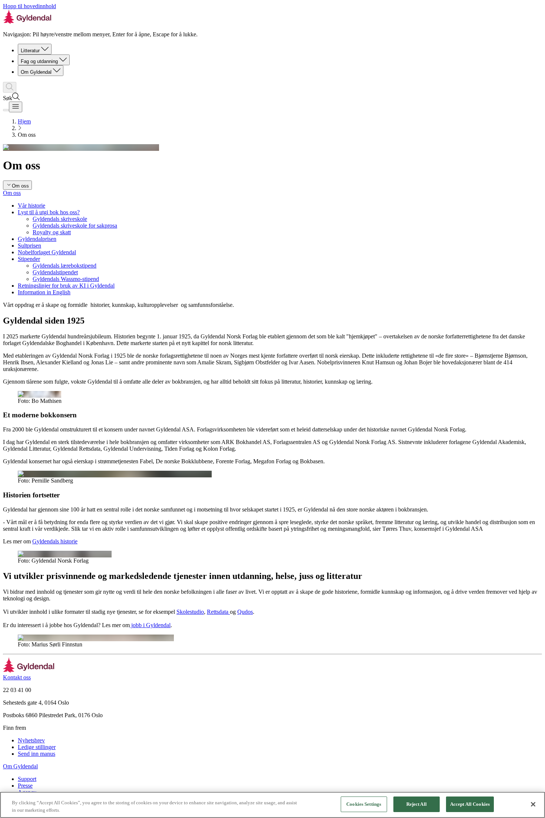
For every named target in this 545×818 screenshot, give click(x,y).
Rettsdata (218, 612)
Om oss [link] (27, 135)
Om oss (12, 193)
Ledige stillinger (37, 747)
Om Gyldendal (36, 72)
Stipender (29, 259)
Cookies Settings (363, 804)
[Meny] (15, 107)
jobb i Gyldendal (150, 625)
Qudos (245, 612)
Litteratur (30, 50)
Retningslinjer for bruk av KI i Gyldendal (66, 285)
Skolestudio (190, 612)
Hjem (24, 121)
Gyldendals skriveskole (60, 219)
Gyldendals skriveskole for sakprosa (75, 225)
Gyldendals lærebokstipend (64, 265)
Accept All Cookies (470, 804)
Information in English (44, 292)
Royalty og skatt (52, 232)
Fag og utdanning (39, 61)
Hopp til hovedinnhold (29, 6)
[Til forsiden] (28, 671)
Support (27, 779)
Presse (25, 785)
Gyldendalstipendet (55, 272)
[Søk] (9, 87)
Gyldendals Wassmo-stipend (66, 279)
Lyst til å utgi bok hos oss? (49, 212)
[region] (272, 805)
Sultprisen (29, 245)
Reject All (416, 804)
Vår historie (31, 205)
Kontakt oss (17, 677)
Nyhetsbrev (31, 740)
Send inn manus (36, 754)
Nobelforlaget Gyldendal (47, 252)
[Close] (533, 804)
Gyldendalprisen (37, 239)
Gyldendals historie (54, 541)
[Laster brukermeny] (6, 110)
